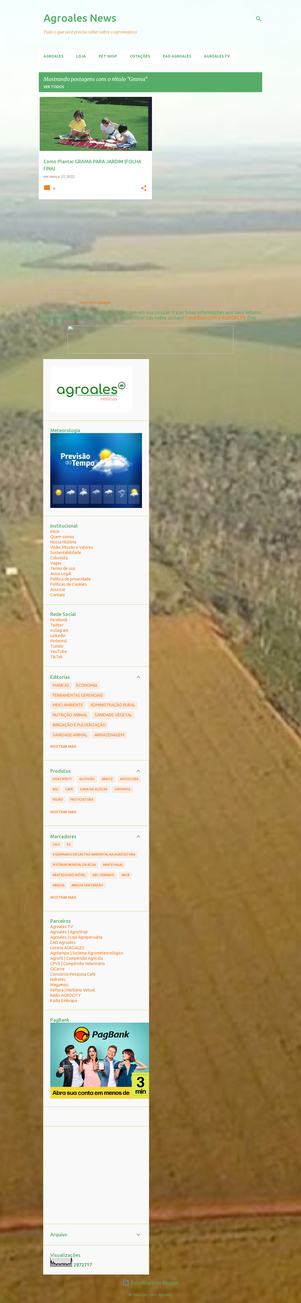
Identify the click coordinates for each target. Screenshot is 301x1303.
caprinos (122, 789)
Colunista (59, 557)
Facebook (59, 619)
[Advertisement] (93, 245)
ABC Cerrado (103, 875)
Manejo (61, 685)
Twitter (56, 625)
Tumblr (56, 646)
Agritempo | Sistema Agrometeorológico (86, 953)
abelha (58, 885)
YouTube (58, 651)
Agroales (53, 56)
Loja (81, 56)
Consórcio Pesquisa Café (73, 974)
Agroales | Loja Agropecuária (76, 937)
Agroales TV (217, 56)
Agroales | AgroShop (69, 932)
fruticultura (81, 799)
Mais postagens (96, 303)
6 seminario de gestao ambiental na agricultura (94, 854)
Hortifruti (62, 779)
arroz (107, 779)
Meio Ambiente (68, 705)
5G (69, 844)
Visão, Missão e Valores (71, 547)
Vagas (55, 563)
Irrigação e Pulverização (79, 725)
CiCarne (57, 969)
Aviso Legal (60, 573)
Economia (86, 685)
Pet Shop (108, 56)
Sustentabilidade (65, 552)
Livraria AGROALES (67, 947)
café (69, 789)
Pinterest (58, 641)
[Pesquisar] (258, 19)
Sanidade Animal (70, 735)
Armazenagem (109, 735)
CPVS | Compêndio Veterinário (77, 963)
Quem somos (62, 536)
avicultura (129, 779)
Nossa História (63, 542)
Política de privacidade (70, 579)
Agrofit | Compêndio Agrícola (76, 958)
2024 (56, 844)
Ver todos (54, 87)
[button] (143, 188)
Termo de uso (62, 568)
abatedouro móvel (69, 875)
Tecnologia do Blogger (154, 1282)
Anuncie (57, 589)
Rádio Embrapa (63, 1000)
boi (55, 789)
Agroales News (80, 18)
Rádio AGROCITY (65, 995)
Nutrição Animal (70, 715)
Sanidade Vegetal (113, 715)
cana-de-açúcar (93, 789)
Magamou (59, 984)
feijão (58, 799)
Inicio (55, 531)
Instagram (59, 630)
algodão (87, 779)
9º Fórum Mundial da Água (74, 864)
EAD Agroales (177, 56)
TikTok (56, 656)
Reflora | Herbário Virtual (72, 990)
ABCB (125, 875)
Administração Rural (112, 705)
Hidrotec (58, 979)
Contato (57, 594)
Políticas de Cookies (68, 584)
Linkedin (58, 635)
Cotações (140, 56)
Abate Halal (113, 864)
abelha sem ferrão (87, 885)
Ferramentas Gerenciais (78, 695)
